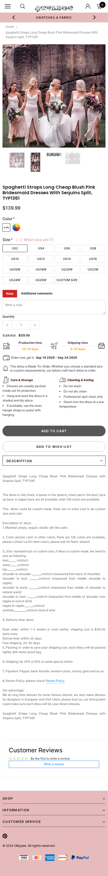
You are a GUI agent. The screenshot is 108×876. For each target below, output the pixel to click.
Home (10, 26)
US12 (41, 259)
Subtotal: (9, 335)
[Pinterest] (5, 836)
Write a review (54, 764)
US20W (67, 269)
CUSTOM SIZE (67, 280)
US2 (15, 248)
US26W (40, 280)
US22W (93, 269)
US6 (67, 248)
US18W (41, 269)
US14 (67, 259)
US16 (93, 259)
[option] (54, 17)
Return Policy (55, 681)
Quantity (9, 316)
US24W (14, 280)
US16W (15, 269)
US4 (41, 248)
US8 (93, 248)
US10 (15, 259)
